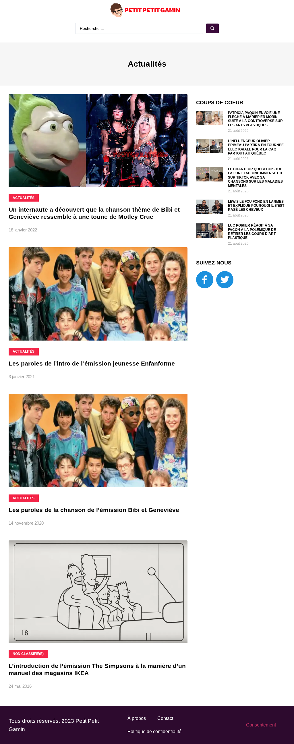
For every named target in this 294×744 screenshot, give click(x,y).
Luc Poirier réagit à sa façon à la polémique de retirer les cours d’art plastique (252, 231)
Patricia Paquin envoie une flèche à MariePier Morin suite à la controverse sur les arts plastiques (255, 119)
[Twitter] (224, 279)
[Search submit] (212, 28)
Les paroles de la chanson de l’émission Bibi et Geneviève (94, 510)
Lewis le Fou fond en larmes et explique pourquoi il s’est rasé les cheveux (256, 206)
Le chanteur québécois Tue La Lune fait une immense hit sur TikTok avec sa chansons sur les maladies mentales (255, 177)
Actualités (147, 63)
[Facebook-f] (204, 279)
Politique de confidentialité (154, 731)
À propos (136, 718)
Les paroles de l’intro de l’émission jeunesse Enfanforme (92, 363)
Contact (165, 718)
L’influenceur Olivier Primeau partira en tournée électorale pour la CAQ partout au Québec (256, 147)
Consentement (261, 724)
